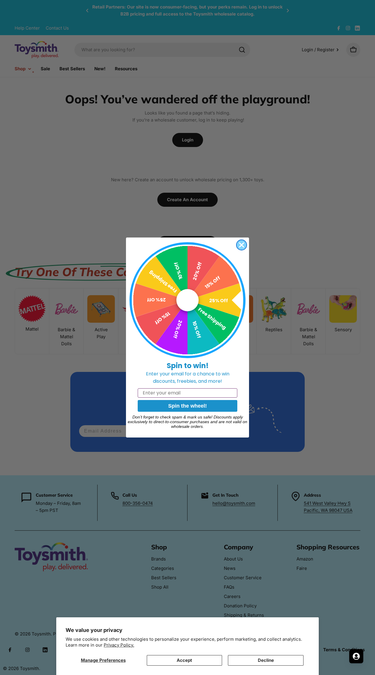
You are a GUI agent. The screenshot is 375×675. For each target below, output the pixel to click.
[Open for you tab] (356, 656)
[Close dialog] (241, 245)
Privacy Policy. (119, 645)
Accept (184, 660)
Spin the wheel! (187, 406)
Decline (266, 660)
